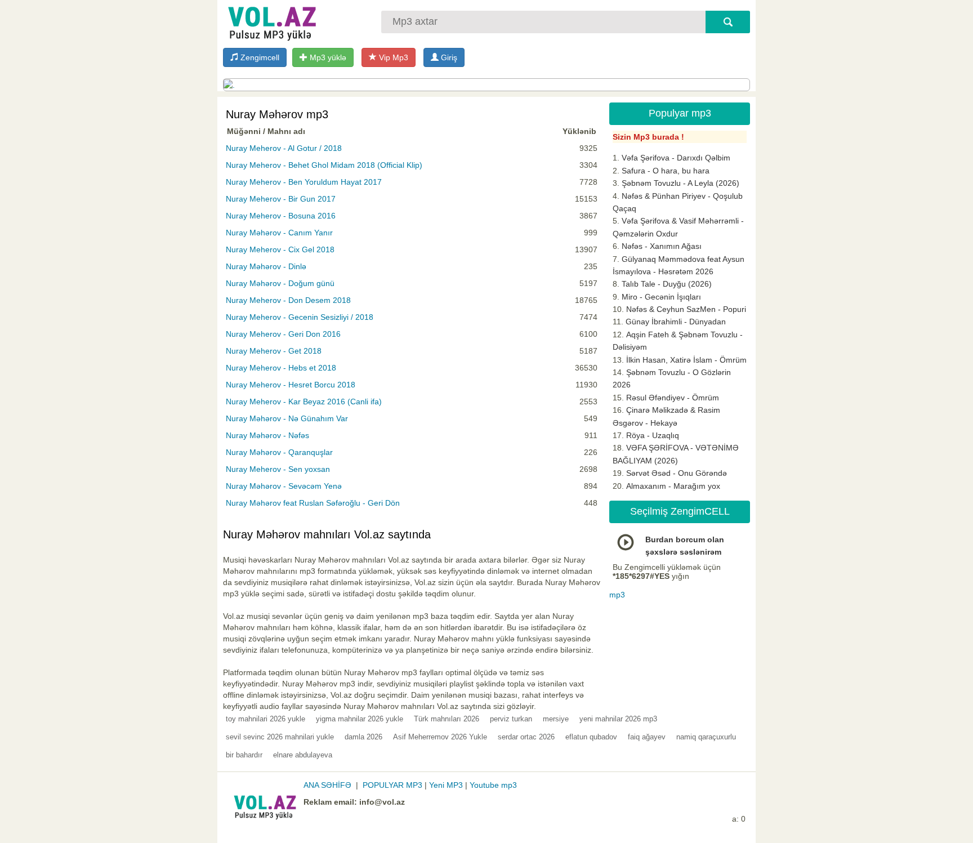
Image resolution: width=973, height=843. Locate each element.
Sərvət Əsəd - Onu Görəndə (676, 473)
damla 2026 (363, 737)
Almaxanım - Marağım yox (673, 485)
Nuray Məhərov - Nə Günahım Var (287, 418)
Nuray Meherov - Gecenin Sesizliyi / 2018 (299, 317)
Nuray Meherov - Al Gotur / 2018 (284, 148)
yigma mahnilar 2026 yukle (359, 719)
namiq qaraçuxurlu (706, 737)
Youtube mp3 (493, 785)
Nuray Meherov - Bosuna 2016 (281, 215)
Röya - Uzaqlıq (652, 435)
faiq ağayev (647, 737)
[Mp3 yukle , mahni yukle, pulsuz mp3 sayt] (271, 21)
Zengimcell (258, 57)
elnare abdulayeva (302, 755)
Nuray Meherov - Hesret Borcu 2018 (290, 384)
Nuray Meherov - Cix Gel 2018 (280, 249)
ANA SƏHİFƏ (327, 785)
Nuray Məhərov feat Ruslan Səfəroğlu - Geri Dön (313, 502)
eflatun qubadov (591, 737)
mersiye (556, 719)
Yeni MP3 (446, 785)
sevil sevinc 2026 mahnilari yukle (280, 737)
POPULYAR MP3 (392, 785)
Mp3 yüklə (326, 57)
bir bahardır (244, 755)
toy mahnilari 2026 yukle (265, 719)
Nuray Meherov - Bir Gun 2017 (281, 198)
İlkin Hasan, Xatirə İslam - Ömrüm (686, 359)
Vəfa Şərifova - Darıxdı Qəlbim (676, 157)
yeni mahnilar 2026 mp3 (618, 719)
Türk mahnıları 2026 (446, 719)
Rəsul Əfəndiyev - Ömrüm (672, 397)
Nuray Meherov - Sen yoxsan (278, 469)
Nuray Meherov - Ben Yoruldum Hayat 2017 (304, 181)
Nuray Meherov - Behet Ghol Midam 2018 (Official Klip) (324, 165)
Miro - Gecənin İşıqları (661, 296)
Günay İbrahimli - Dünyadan (676, 321)
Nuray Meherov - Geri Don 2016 (283, 333)
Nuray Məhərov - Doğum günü (280, 283)
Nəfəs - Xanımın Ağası (662, 246)
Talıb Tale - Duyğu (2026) (667, 283)
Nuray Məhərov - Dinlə (266, 266)
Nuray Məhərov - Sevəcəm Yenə (284, 485)
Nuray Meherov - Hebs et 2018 (281, 367)
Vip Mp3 (392, 57)
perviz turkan (511, 719)
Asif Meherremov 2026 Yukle (440, 737)
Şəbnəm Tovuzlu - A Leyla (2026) (680, 183)
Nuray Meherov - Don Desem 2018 (288, 300)
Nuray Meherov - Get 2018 (274, 350)
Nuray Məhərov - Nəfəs (267, 435)
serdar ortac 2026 (526, 737)
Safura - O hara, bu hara (665, 170)
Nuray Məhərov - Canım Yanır (279, 232)
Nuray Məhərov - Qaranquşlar (279, 452)
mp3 (617, 594)
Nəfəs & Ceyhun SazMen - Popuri (686, 309)
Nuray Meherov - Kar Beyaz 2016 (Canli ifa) (304, 401)
